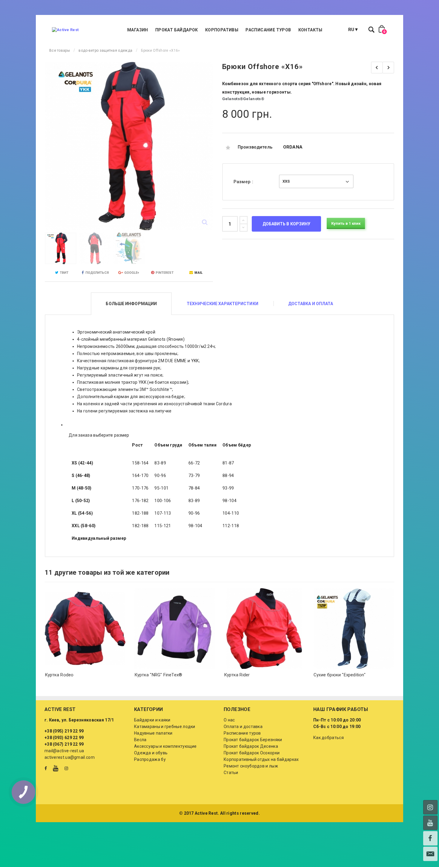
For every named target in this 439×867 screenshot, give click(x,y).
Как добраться (328, 737)
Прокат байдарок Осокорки (252, 752)
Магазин (137, 29)
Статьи (231, 772)
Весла (140, 739)
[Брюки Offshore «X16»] (60, 248)
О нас (229, 720)
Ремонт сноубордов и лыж (251, 766)
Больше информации (131, 303)
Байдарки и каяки (152, 720)
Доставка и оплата (310, 303)
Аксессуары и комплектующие (165, 746)
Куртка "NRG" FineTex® (158, 675)
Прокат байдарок (176, 29)
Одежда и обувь (151, 752)
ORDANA (293, 147)
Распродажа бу (150, 759)
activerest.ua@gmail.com (69, 757)
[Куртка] (377, 68)
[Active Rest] (65, 30)
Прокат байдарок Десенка (251, 746)
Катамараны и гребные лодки (164, 726)
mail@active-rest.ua (64, 750)
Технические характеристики (222, 303)
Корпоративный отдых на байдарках (261, 759)
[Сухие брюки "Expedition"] (354, 628)
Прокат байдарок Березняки (253, 739)
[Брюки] (388, 68)
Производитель (255, 147)
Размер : (244, 181)
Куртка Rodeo (59, 675)
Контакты (310, 29)
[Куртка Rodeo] (85, 628)
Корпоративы (221, 29)
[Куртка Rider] (264, 628)
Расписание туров (268, 29)
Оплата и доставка (243, 726)
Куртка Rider (237, 675)
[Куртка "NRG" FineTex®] (174, 628)
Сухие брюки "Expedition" (340, 675)
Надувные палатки (153, 733)
